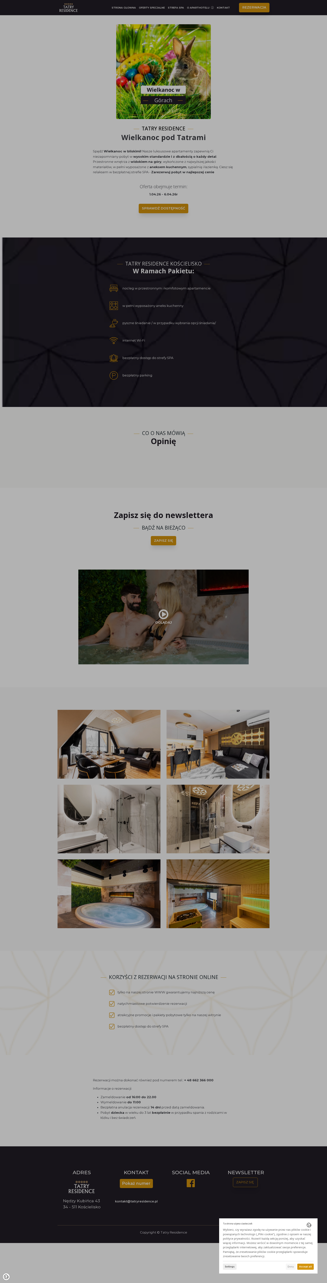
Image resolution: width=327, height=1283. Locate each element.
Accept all (305, 1266)
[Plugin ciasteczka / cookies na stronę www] (309, 1225)
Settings (230, 1266)
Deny (291, 1266)
